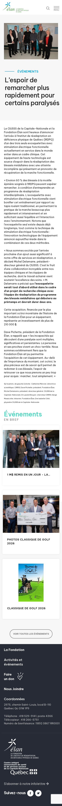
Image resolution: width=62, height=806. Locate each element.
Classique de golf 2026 (26, 608)
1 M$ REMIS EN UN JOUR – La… (28, 474)
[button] (26, 784)
